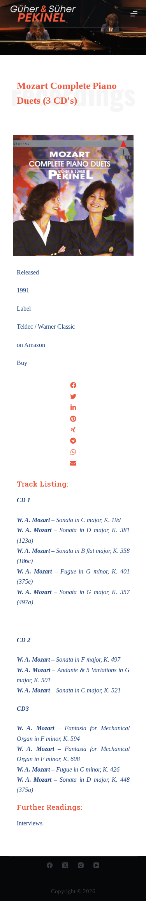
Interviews (29, 823)
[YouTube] (96, 865)
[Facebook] (50, 865)
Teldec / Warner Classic (46, 326)
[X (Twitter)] (65, 865)
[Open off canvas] (133, 13)
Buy (22, 362)
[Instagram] (81, 865)
